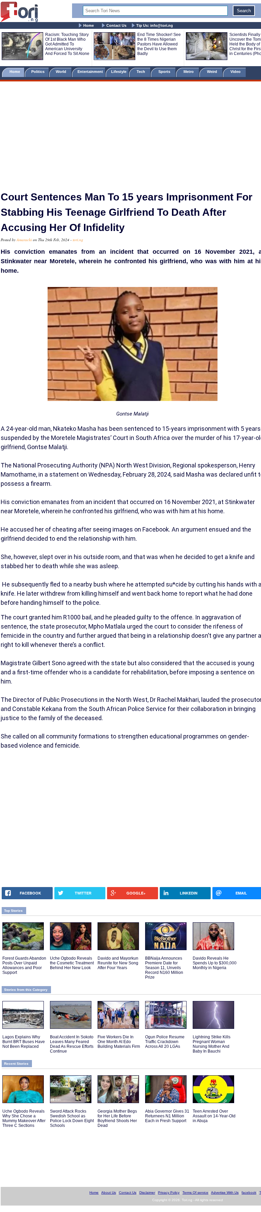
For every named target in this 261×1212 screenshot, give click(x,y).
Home (88, 25)
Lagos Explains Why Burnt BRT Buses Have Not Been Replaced (23, 1042)
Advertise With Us (225, 1192)
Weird (212, 72)
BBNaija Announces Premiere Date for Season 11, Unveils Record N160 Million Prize (164, 968)
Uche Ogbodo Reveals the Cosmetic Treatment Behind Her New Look (72, 963)
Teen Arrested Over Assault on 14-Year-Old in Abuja (214, 1116)
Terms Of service (195, 1192)
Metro (189, 72)
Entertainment (90, 72)
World (62, 72)
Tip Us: (154, 25)
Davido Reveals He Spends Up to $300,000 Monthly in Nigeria (215, 963)
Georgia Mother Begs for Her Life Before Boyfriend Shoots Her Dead (117, 1118)
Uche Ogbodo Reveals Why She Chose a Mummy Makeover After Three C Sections (24, 1118)
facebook (249, 1192)
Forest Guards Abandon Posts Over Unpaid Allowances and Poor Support (24, 965)
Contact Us (116, 25)
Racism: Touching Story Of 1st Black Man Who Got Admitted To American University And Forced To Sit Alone (67, 44)
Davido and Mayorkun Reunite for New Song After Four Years (118, 963)
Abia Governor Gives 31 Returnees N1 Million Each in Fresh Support (167, 1116)
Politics (38, 72)
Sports (164, 72)
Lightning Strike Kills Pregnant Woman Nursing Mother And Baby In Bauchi (211, 1044)
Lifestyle (118, 72)
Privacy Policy (168, 1192)
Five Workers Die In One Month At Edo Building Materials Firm (119, 1042)
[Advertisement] (130, 133)
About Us (108, 1192)
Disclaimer (147, 1192)
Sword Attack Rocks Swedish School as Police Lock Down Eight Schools (72, 1118)
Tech (141, 72)
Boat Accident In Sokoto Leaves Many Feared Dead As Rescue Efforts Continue (71, 1044)
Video (236, 72)
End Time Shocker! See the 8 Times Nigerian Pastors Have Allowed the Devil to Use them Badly (159, 44)
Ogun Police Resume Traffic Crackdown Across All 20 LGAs (165, 1042)
